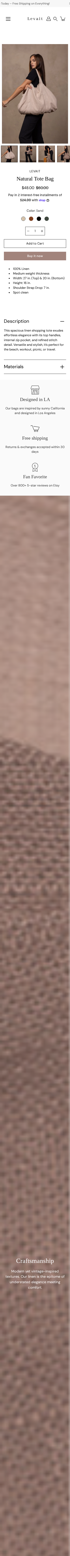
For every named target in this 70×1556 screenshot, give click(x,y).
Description (16, 321)
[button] (55, 19)
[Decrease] (28, 231)
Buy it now (35, 256)
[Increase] (42, 231)
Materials (14, 367)
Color (35, 211)
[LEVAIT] (35, 18)
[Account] (49, 19)
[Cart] (63, 19)
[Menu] (8, 19)
